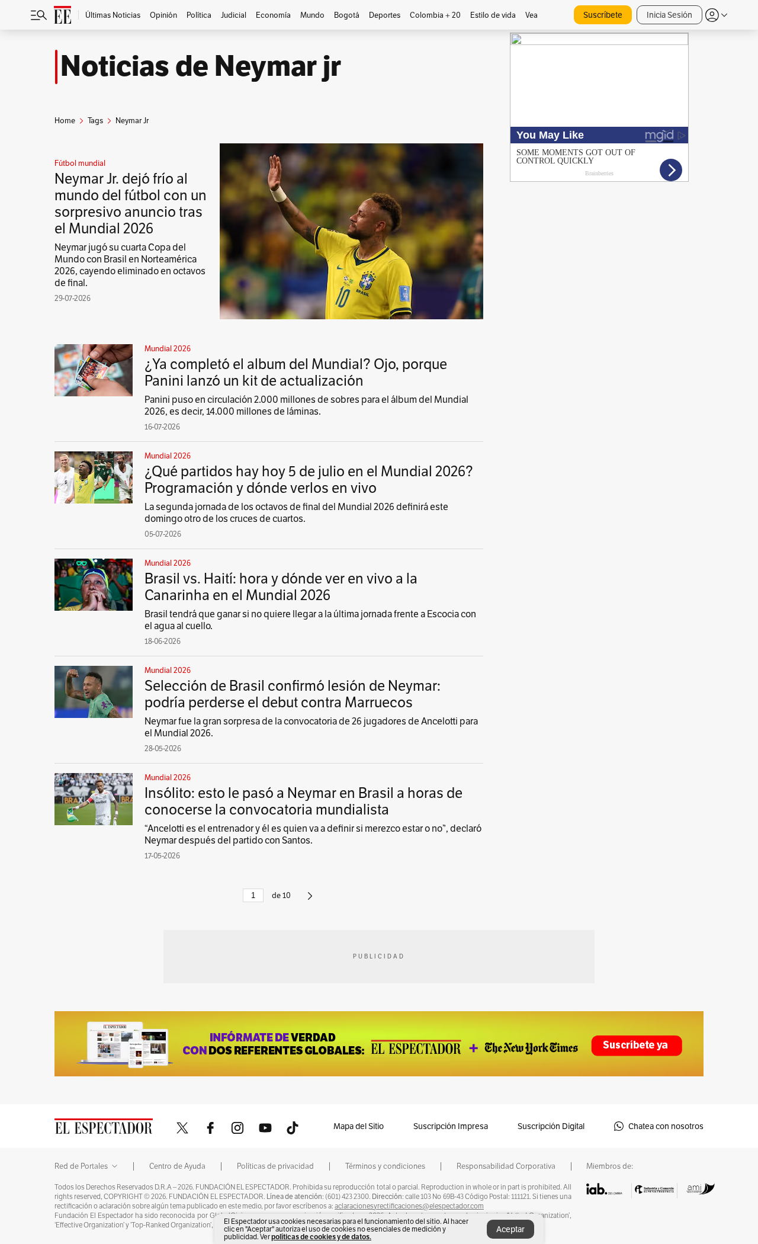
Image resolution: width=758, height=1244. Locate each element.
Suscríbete (602, 14)
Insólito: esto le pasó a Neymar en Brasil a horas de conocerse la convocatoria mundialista (303, 801)
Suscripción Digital (551, 1126)
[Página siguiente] (310, 901)
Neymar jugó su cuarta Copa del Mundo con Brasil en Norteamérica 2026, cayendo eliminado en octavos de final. (129, 265)
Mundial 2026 (167, 349)
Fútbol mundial (79, 163)
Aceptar (510, 1229)
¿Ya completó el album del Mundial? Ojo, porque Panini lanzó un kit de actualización (295, 372)
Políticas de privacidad (275, 1166)
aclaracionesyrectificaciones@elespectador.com (409, 1206)
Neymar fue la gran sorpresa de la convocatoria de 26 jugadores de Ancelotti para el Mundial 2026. (311, 727)
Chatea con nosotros (666, 1126)
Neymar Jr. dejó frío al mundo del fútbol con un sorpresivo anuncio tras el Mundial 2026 (130, 203)
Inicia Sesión (669, 14)
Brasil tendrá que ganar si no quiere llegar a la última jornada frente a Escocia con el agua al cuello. (310, 620)
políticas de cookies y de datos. (321, 1236)
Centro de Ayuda (177, 1166)
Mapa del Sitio (358, 1126)
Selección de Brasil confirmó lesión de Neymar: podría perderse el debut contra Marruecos (292, 693)
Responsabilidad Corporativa (506, 1166)
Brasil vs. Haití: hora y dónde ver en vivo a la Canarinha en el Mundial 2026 (280, 586)
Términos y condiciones (385, 1166)
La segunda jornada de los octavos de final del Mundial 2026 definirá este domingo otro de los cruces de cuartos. (296, 513)
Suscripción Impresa (450, 1126)
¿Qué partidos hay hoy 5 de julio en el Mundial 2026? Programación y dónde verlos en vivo (308, 479)
